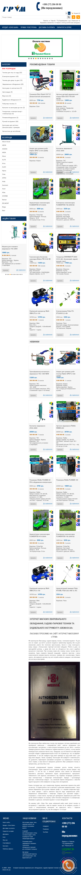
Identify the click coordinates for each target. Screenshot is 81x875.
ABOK (4, 145)
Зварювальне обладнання (13, 84)
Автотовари (7, 92)
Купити (33, 118)
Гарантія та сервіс (64, 27)
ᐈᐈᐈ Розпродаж (9, 69)
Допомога (6, 834)
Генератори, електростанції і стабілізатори (12, 112)
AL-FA (4, 160)
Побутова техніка (9, 104)
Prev (3, 45)
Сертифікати (7, 843)
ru (66, 13)
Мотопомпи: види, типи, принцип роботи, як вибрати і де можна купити (29, 825)
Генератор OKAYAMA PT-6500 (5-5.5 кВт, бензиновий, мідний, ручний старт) (67, 259)
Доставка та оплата (47, 27)
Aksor (4, 156)
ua (69, 13)
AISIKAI (4, 149)
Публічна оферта (8, 849)
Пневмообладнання (10, 117)
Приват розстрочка (28, 27)
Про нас (5, 840)
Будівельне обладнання (11, 100)
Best (3, 210)
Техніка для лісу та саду (12, 72)
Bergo (4, 207)
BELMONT (5, 203)
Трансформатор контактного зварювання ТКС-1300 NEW (39, 372)
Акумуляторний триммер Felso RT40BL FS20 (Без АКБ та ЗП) (67, 589)
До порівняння (47, 118)
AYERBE (5, 196)
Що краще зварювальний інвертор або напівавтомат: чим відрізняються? (29, 854)
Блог (4, 837)
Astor (3, 189)
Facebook (46, 829)
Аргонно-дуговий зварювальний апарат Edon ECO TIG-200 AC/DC (67, 96)
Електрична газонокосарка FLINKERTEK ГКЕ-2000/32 (65, 204)
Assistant (5, 185)
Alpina (4, 171)
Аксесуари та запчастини (12, 88)
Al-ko (3, 163)
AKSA (4, 152)
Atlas (3, 192)
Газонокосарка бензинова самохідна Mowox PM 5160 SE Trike (40, 259)
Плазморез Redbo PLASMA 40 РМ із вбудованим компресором (41, 481)
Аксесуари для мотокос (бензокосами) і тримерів (11, 126)
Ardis (3, 181)
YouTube (45, 832)
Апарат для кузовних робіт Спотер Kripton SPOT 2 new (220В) (65, 373)
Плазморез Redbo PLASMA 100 (67, 480)
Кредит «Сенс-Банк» (10, 27)
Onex (3, 174)
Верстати (6, 96)
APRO (4, 178)
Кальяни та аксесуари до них (13, 107)
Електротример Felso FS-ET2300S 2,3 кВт (65, 312)
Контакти (5, 846)
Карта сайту (6, 822)
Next (78, 45)
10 (49, 58)
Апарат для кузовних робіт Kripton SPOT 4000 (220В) (13, 247)
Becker (4, 200)
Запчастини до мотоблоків (11, 131)
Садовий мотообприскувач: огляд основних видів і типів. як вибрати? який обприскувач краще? (29, 834)
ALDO (4, 167)
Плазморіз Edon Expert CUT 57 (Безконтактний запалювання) (40, 95)
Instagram (46, 826)
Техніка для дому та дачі (12, 80)
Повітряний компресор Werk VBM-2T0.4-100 (39, 312)
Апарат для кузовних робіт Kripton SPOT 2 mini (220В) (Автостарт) (39, 150)
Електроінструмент (10, 76)
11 (52, 58)
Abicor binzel (6, 142)
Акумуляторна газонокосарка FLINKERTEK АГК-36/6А (40, 204)
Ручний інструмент (10, 121)
